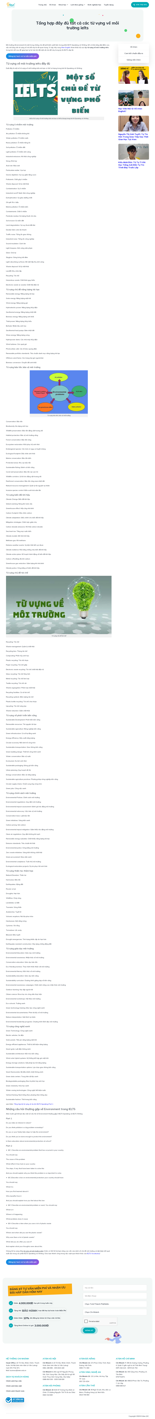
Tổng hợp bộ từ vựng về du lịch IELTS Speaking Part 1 (33, 1104)
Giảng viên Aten (134, 60)
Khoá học (62, 5)
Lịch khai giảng (77, 5)
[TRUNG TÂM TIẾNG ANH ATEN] (11, 4)
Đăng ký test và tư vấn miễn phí (22, 56)
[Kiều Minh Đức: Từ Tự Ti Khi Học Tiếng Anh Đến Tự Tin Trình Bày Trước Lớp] (133, 152)
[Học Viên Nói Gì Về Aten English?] (133, 98)
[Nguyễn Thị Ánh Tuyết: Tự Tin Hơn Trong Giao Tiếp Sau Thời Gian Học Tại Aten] (133, 123)
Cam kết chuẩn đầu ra (133, 53)
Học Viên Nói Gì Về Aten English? (130, 110)
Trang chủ (42, 5)
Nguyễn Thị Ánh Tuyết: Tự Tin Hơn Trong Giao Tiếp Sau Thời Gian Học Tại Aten (133, 137)
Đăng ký (89, 1330)
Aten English (65, 47)
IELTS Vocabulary (93, 1253)
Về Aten (52, 5)
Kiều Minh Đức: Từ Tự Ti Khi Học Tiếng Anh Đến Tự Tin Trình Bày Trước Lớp (131, 165)
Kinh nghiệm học (94, 5)
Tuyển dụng (108, 5)
